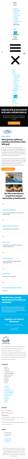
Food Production (8, 372)
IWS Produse (16, 24)
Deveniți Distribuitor (15, 102)
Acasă (14, 2)
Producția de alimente (17, 12)
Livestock (6, 370)
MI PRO (15, 33)
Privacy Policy (8, 432)
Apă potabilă (17, 10)
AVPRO (15, 29)
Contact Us (7, 435)
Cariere (15, 36)
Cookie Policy (8, 434)
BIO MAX (16, 31)
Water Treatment (8, 375)
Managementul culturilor (17, 22)
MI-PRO (6, 378)
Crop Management (9, 373)
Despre (15, 3)
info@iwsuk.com (9, 413)
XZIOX (15, 28)
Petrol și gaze (17, 15)
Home (5, 367)
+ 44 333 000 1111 (8, 410)
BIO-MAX (6, 379)
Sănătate (16, 16)
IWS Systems (7, 376)
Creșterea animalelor (16, 19)
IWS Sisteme (16, 34)
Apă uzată (16, 8)
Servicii (15, 5)
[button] (15, 54)
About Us (6, 368)
